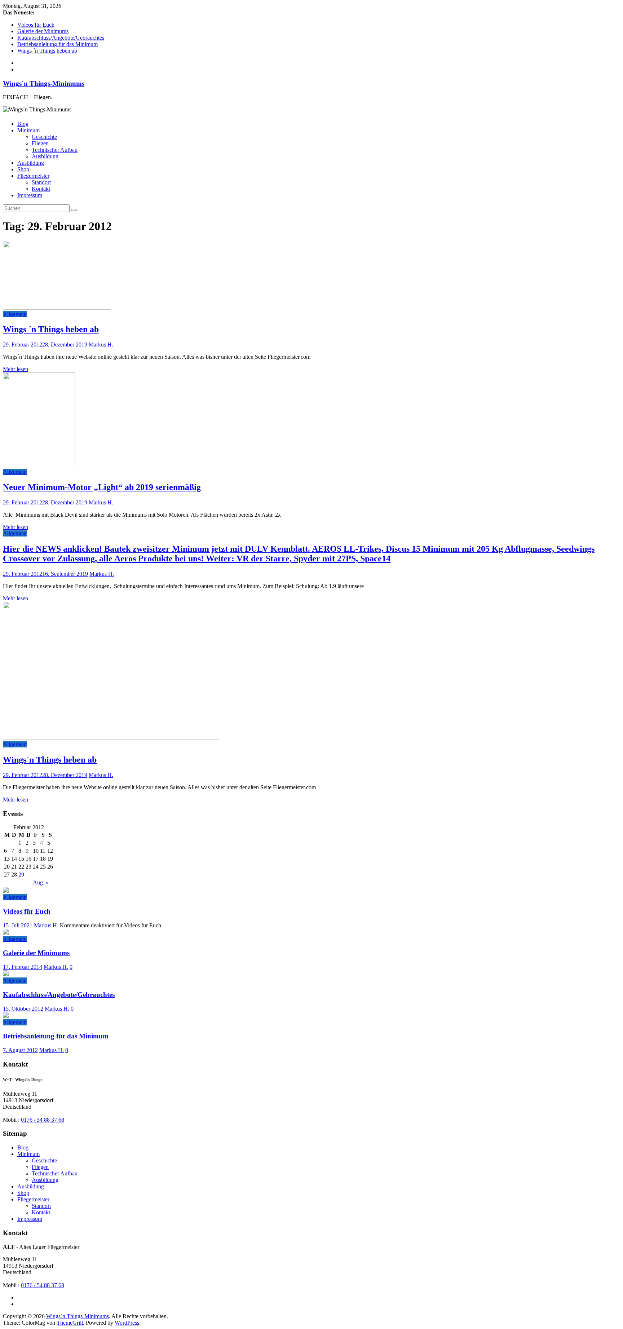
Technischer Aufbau (55, 150)
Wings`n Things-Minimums (43, 83)
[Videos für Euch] (6, 891)
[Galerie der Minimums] (6, 933)
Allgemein (15, 314)
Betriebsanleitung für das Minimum (57, 44)
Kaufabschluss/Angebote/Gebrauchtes (60, 38)
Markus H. (101, 344)
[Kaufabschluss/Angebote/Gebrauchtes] (6, 974)
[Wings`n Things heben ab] (111, 738)
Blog (22, 124)
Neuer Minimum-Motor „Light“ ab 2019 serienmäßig (102, 487)
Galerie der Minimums (43, 31)
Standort (41, 182)
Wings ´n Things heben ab (47, 51)
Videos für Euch (35, 25)
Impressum (29, 195)
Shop (23, 169)
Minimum (28, 130)
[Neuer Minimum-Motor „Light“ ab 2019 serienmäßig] (39, 465)
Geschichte (44, 137)
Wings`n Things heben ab (50, 759)
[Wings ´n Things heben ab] (57, 308)
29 (21, 874)
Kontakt (41, 189)
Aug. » (41, 882)
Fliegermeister (33, 176)
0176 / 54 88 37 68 (42, 1120)
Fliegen (40, 143)
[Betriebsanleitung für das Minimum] (6, 1016)
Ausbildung (45, 156)
